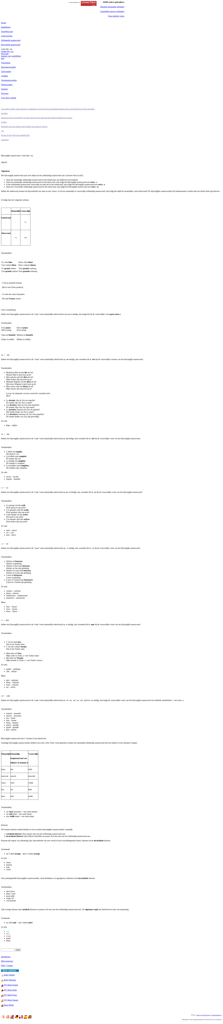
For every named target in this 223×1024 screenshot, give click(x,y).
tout (2, 58)
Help (3, 965)
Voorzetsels (5, 63)
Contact (9, 965)
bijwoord (4, 54)
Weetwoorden (6, 85)
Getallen (4, 76)
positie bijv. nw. (7, 51)
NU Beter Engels (10, 985)
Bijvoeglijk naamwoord (10, 45)
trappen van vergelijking (11, 56)
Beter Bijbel (8, 1005)
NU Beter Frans (10, 995)
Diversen (4, 93)
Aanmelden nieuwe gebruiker (112, 11)
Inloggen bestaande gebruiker (112, 7)
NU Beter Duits (10, 990)
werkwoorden (6, 36)
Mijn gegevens (7, 961)
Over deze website (8, 98)
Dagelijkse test (7, 31)
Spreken (4, 89)
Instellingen (5, 27)
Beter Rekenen (9, 980)
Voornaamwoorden (9, 80)
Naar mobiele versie (116, 16)
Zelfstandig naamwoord (10, 40)
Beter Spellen (9, 975)
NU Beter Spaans (10, 1000)
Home (3, 23)
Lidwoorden (6, 71)
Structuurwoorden (8, 67)
